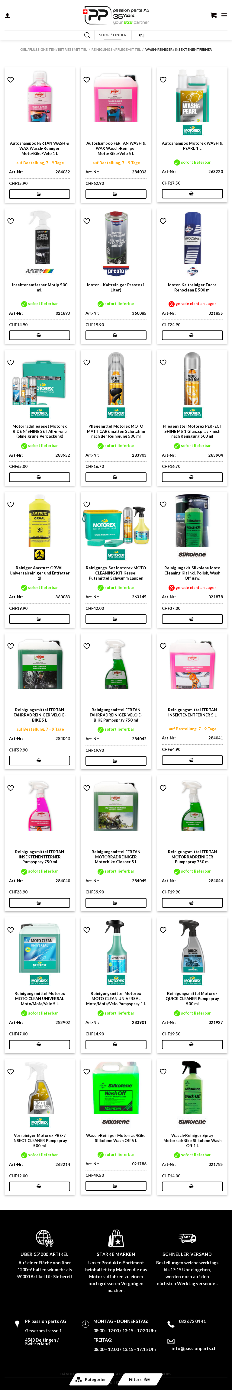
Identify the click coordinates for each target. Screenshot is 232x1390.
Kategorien (95, 1379)
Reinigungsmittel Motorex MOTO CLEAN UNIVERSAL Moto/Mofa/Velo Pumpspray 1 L (116, 998)
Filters (135, 1379)
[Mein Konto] (8, 15)
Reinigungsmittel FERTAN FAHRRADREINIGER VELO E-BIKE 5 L (40, 714)
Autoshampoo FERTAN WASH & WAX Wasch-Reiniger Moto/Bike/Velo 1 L (39, 148)
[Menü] (224, 15)
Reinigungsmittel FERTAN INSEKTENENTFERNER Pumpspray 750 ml (39, 856)
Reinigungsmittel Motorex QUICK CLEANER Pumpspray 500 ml (192, 998)
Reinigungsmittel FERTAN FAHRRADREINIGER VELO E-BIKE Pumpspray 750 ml (116, 714)
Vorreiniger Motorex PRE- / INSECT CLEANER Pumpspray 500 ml (39, 1140)
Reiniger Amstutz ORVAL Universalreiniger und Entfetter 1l (40, 573)
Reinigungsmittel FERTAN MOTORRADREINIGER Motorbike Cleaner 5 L (116, 856)
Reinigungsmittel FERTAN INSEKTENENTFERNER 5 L (192, 712)
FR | (141, 35)
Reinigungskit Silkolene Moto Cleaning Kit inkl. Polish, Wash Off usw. (192, 573)
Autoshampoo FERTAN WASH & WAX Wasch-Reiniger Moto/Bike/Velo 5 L (116, 148)
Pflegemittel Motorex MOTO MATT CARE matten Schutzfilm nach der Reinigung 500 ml (116, 431)
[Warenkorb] (214, 15)
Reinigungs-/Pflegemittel (116, 49)
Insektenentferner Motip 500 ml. (39, 287)
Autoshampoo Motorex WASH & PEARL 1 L (192, 146)
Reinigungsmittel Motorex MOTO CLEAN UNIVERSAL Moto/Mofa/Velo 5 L (39, 998)
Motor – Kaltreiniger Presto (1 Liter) (116, 287)
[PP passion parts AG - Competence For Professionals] (116, 15)
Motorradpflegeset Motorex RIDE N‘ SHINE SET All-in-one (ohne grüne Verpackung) (39, 431)
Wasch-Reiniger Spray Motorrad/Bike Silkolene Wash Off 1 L (192, 1140)
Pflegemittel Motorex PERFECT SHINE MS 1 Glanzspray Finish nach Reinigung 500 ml (192, 431)
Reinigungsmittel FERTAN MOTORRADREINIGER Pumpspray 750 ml (192, 856)
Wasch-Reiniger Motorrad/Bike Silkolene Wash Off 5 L (116, 1138)
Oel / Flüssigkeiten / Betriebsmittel (53, 49)
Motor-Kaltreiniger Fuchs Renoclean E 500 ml (192, 287)
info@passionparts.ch (194, 1348)
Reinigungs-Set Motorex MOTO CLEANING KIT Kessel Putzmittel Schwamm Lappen (116, 573)
